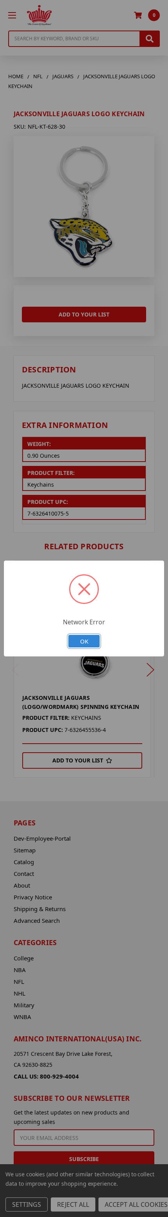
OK (84, 641)
